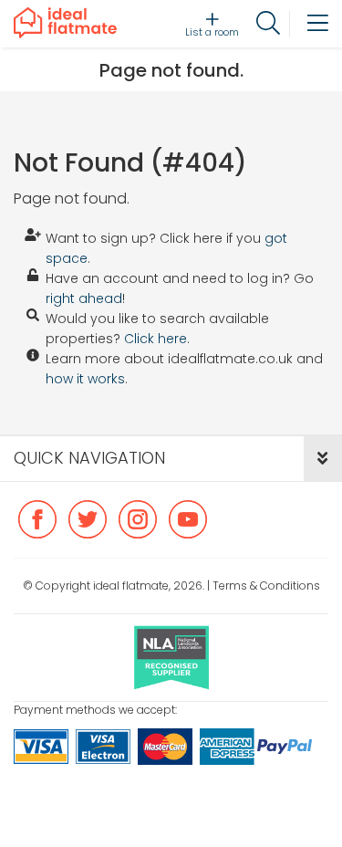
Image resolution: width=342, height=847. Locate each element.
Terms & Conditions (266, 585)
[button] (323, 458)
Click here (155, 338)
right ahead (84, 298)
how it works (85, 379)
